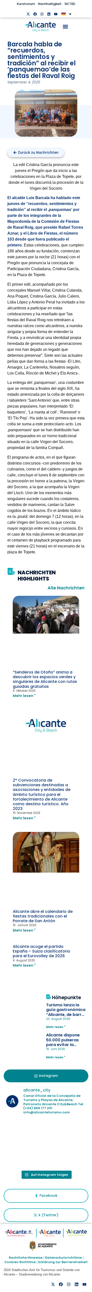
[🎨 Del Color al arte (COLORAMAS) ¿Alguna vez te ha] (25, 1131)
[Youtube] (55, 14)
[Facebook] (35, 14)
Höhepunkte (66, 997)
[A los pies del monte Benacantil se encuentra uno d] (25, 1155)
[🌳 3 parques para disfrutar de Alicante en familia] (66, 1131)
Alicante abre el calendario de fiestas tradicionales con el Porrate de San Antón (43, 916)
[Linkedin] (48, 14)
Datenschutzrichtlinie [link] (63, 1257)
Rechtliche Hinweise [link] (25, 1257)
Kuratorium (26, 4)
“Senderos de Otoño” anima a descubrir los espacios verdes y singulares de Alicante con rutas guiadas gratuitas (45, 679)
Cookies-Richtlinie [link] (20, 1262)
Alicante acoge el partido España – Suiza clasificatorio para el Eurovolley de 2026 (41, 951)
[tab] (46, 1075)
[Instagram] (42, 14)
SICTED (70, 4)
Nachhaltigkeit (50, 4)
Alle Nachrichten (66, 588)
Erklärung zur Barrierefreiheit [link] (63, 1262)
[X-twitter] (28, 14)
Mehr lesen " (24, 695)
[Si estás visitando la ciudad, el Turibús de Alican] (66, 1155)
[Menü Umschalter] (65, 26)
